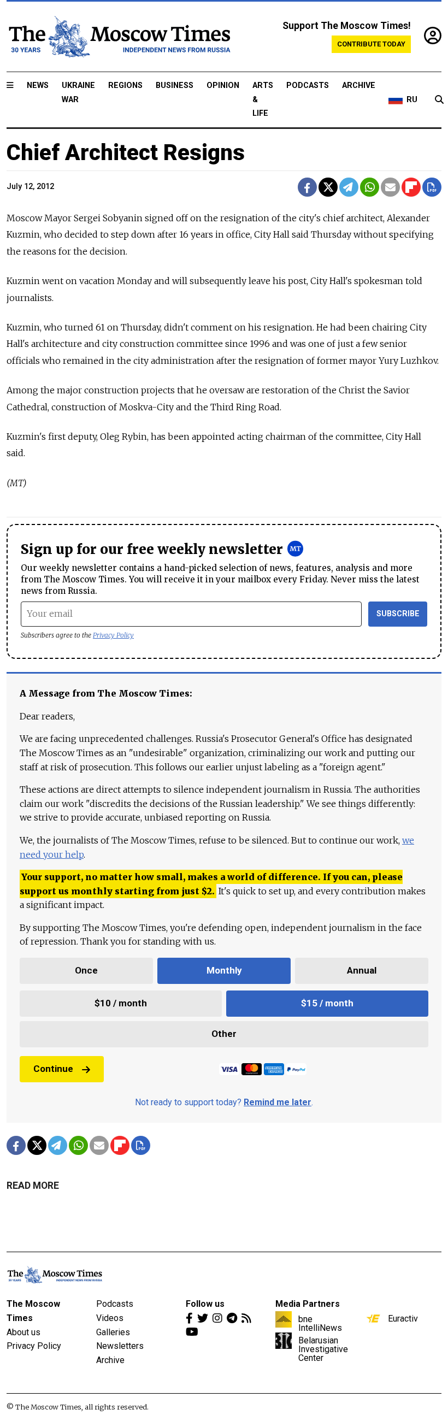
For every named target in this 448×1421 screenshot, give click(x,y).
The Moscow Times (33, 1311)
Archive (358, 85)
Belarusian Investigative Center (323, 1349)
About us (23, 1332)
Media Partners (307, 1304)
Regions (125, 85)
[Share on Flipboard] (411, 187)
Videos (109, 1318)
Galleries (113, 1332)
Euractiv (403, 1318)
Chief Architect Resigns (126, 153)
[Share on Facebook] (307, 187)
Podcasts (307, 85)
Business (174, 85)
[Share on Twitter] (328, 187)
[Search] (439, 100)
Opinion (223, 85)
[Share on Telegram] (348, 187)
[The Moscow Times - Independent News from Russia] (119, 36)
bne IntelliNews (320, 1323)
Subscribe (398, 613)
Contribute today (371, 44)
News (38, 85)
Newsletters (120, 1346)
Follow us (205, 1304)
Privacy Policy (113, 635)
